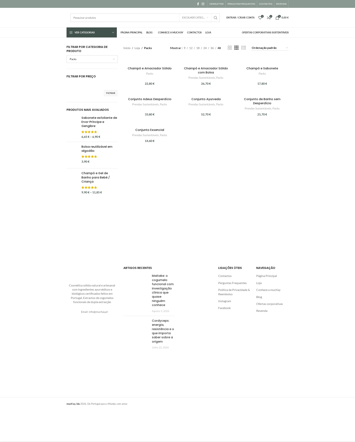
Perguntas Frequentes (232, 283)
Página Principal (266, 276)
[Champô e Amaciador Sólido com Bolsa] (206, 60)
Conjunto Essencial (149, 130)
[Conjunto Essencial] (149, 124)
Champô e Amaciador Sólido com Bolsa (206, 70)
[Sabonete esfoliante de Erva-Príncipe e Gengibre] (73, 127)
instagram (224, 301)
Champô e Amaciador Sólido (150, 68)
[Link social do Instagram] (202, 4)
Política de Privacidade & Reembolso (234, 292)
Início (126, 48)
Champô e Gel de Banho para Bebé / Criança (95, 177)
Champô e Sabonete (262, 68)
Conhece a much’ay (268, 289)
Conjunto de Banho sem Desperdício (262, 101)
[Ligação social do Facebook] (198, 4)
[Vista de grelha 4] (243, 48)
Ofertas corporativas (269, 303)
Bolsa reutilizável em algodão (96, 149)
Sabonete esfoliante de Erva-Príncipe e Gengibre (99, 122)
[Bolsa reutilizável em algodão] (73, 155)
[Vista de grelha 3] (236, 48)
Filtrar (110, 93)
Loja (137, 48)
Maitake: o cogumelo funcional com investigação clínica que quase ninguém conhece (163, 290)
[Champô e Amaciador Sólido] (149, 60)
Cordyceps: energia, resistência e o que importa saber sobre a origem (163, 331)
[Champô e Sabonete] (262, 60)
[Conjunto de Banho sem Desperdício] (262, 93)
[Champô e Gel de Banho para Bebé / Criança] (73, 185)
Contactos (225, 276)
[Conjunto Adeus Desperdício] (149, 93)
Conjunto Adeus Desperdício (149, 99)
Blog (259, 297)
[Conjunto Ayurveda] (206, 93)
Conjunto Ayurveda (206, 99)
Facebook (224, 308)
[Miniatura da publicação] (136, 293)
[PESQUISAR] (215, 17)
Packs (149, 73)
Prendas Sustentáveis (201, 77)
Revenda (261, 310)
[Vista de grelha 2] (230, 48)
